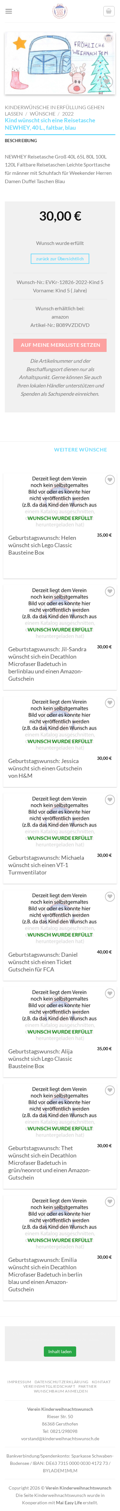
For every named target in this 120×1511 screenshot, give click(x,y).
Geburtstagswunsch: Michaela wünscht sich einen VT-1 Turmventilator (46, 865)
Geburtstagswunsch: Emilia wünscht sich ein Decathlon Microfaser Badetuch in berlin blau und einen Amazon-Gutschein (45, 1274)
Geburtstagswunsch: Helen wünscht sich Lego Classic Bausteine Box (42, 545)
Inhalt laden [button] (60, 1351)
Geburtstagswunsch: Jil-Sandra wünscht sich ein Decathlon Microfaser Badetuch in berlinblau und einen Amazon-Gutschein (47, 664)
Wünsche (42, 113)
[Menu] (8, 11)
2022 (68, 113)
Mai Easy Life (69, 1502)
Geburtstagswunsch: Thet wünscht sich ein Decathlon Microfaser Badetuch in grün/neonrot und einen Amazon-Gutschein (49, 1163)
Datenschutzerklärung (62, 1381)
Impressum (19, 1381)
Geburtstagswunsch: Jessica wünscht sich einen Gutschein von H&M (45, 768)
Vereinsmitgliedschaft (49, 1386)
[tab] (60, 140)
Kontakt (101, 1381)
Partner (87, 1386)
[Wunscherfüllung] (109, 11)
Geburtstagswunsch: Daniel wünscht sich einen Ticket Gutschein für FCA (43, 962)
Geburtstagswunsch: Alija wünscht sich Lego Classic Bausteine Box (40, 1058)
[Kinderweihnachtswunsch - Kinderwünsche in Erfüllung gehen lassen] (60, 11)
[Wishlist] (106, 82)
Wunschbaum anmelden (61, 1391)
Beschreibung (21, 140)
